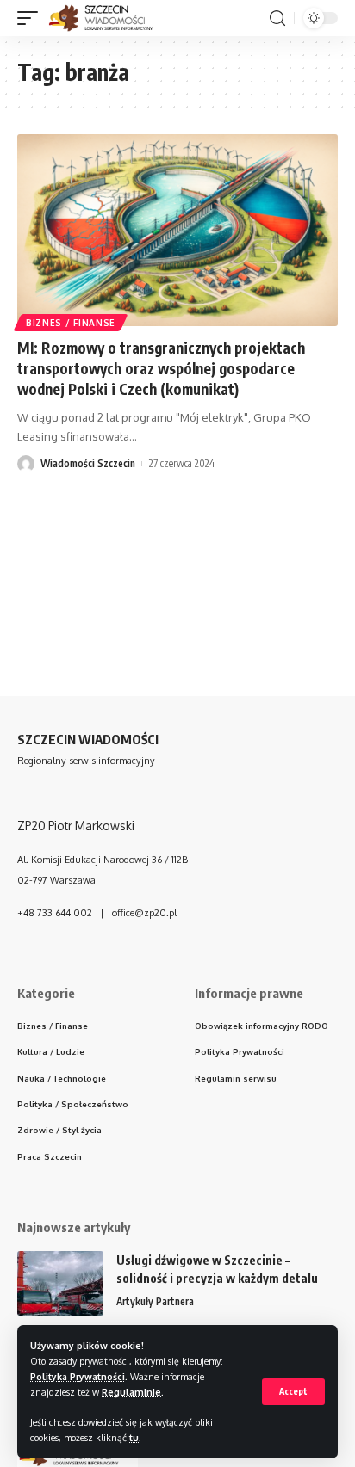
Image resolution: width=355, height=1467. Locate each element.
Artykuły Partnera (155, 1301)
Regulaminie (131, 1391)
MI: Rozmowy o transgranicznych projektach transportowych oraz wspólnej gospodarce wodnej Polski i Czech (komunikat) (161, 368)
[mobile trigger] (32, 18)
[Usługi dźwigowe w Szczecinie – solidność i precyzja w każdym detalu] (60, 1283)
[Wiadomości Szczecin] (110, 18)
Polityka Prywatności (77, 1376)
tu (134, 1437)
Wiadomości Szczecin (87, 463)
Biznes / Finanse (70, 322)
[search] (277, 18)
